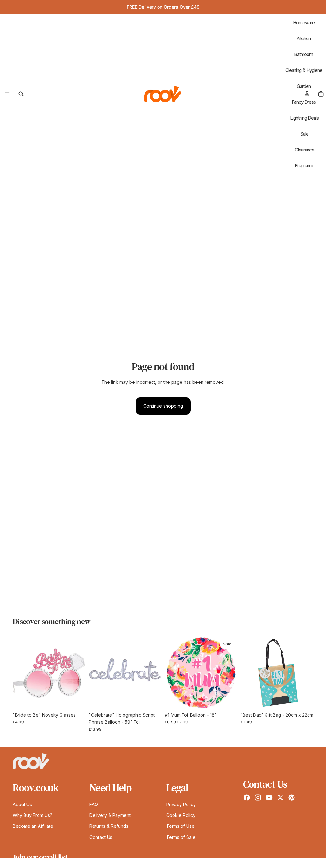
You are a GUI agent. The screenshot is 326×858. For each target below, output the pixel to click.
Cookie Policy (180, 815)
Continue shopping (163, 406)
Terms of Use (180, 826)
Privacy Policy (181, 804)
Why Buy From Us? (32, 815)
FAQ (93, 804)
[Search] (21, 94)
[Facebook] (247, 797)
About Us (22, 804)
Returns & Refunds (108, 826)
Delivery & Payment (110, 815)
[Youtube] (269, 797)
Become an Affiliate (33, 826)
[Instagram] (258, 797)
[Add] (75, 699)
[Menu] (7, 94)
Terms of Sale (180, 837)
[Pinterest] (291, 797)
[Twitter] (280, 797)
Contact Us (100, 837)
